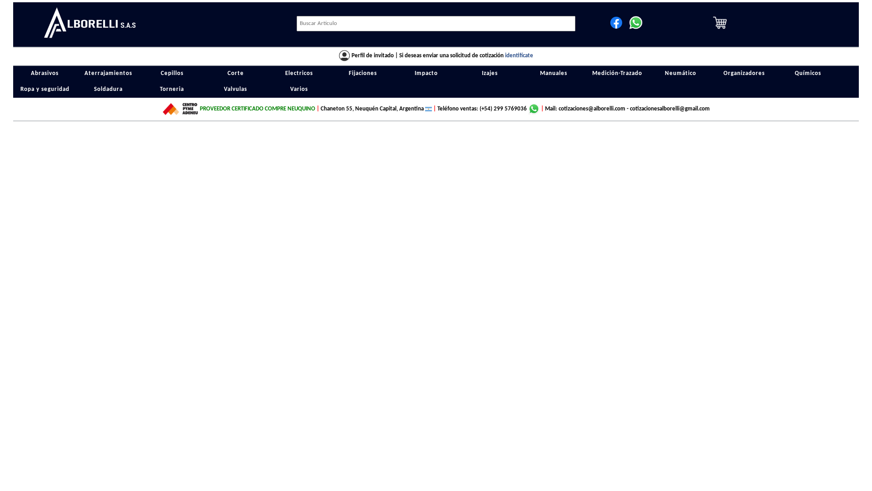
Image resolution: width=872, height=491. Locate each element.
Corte (236, 73)
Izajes (490, 73)
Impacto (426, 73)
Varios (299, 89)
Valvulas (235, 89)
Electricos (299, 73)
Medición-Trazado (617, 73)
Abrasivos (45, 73)
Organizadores (744, 73)
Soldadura (108, 89)
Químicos (808, 73)
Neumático (680, 73)
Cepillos (172, 73)
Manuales (553, 73)
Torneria (172, 89)
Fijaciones (363, 73)
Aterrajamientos (108, 73)
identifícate (519, 56)
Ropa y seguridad (44, 89)
